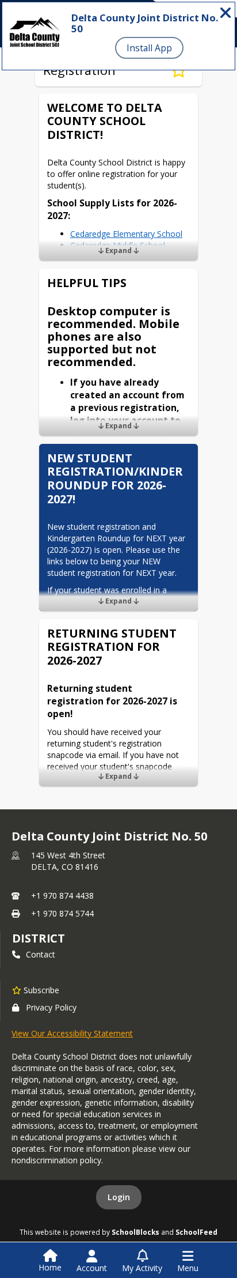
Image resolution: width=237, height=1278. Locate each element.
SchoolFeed (196, 1231)
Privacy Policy (51, 1007)
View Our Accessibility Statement (72, 1033)
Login (119, 1197)
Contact (40, 954)
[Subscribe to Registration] (178, 70)
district (38, 938)
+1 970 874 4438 (62, 895)
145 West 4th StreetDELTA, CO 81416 (68, 861)
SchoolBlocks (135, 1231)
